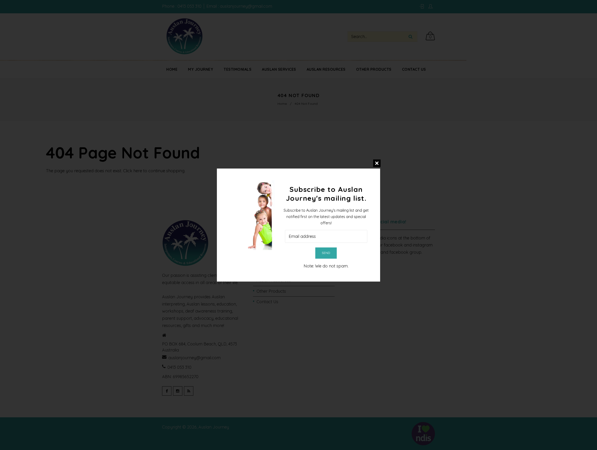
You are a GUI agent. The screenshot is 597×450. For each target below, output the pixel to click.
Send (326, 253)
